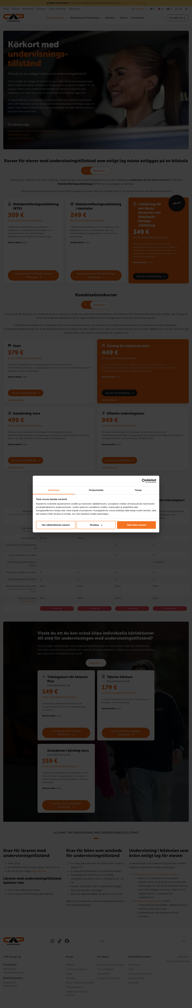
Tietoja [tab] (138, 490)
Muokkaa (94, 525)
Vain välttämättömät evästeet (56, 525)
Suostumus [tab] (54, 490)
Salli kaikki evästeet (136, 525)
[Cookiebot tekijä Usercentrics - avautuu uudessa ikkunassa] (144, 481)
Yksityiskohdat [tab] (96, 490)
